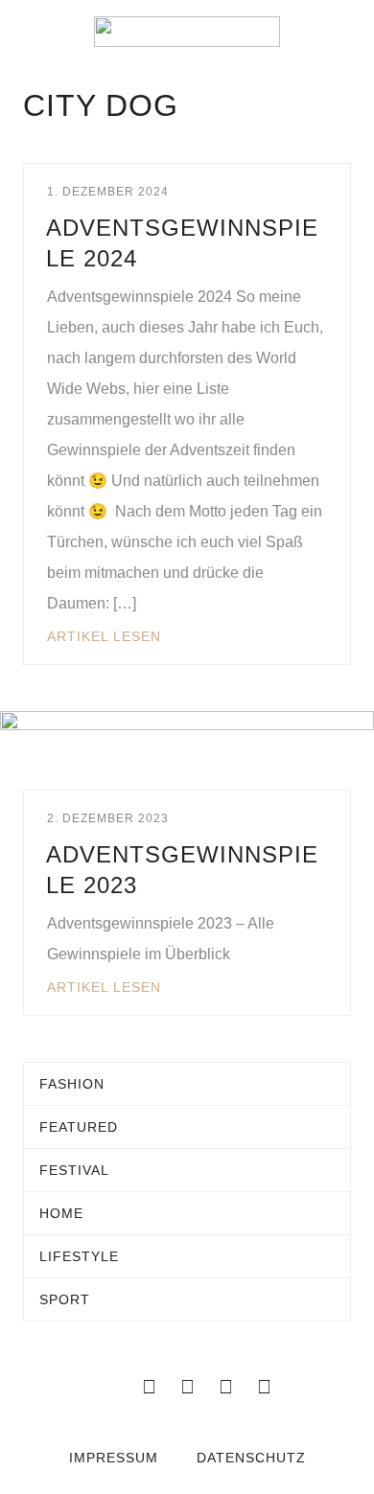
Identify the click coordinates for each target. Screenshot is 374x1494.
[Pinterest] (264, 1387)
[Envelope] (110, 1387)
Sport (64, 1299)
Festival (74, 1170)
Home (61, 1213)
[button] (29, 31)
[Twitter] (187, 1387)
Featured (78, 1127)
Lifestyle (79, 1256)
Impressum (113, 1457)
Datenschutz (251, 1457)
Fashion (72, 1084)
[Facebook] (148, 1387)
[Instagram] (225, 1387)
